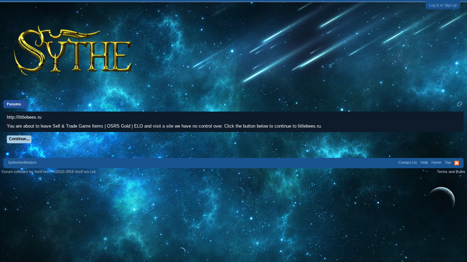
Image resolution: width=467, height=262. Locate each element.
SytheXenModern (22, 162)
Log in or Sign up (443, 5)
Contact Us (407, 162)
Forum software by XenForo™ (49, 172)
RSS (456, 163)
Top (448, 162)
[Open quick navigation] (459, 104)
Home (436, 162)
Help (424, 162)
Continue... (19, 138)
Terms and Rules (451, 172)
